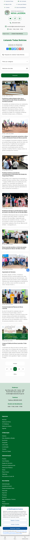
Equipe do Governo (7, 463)
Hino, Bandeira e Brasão (8, 438)
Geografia (4, 442)
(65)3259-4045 (16, 22)
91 (23, 369)
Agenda (4, 428)
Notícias (4, 419)
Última (15, 374)
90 (19, 369)
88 (11, 369)
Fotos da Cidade (6, 451)
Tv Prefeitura (5, 424)
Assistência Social (7, 486)
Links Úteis (5, 444)
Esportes (4, 492)
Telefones (4, 474)
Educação (4, 490)
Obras (3, 469)
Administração (6, 484)
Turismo (4, 449)
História (4, 436)
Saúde (3, 506)
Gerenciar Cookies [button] (15, 528)
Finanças (4, 495)
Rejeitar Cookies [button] (15, 520)
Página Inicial (6, 33)
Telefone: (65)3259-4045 (15, 400)
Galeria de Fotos (6, 421)
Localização (5, 447)
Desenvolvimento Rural (8, 488)
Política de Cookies (20, 531)
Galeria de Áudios (6, 426)
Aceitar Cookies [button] (15, 524)
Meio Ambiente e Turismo (9, 499)
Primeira (15, 363)
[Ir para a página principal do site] (15, 12)
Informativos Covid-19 (8, 476)
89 (15, 369)
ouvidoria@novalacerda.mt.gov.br (16, 26)
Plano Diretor (5, 472)
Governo (4, 497)
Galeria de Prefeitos (7, 467)
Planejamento (5, 503)
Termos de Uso (12, 532)
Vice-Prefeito (5, 461)
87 (7, 369)
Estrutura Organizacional (8, 465)
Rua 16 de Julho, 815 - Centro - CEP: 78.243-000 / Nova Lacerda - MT (15, 390)
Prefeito (4, 458)
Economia (4, 440)
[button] (7, 7)
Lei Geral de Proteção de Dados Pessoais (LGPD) (12, 533)
